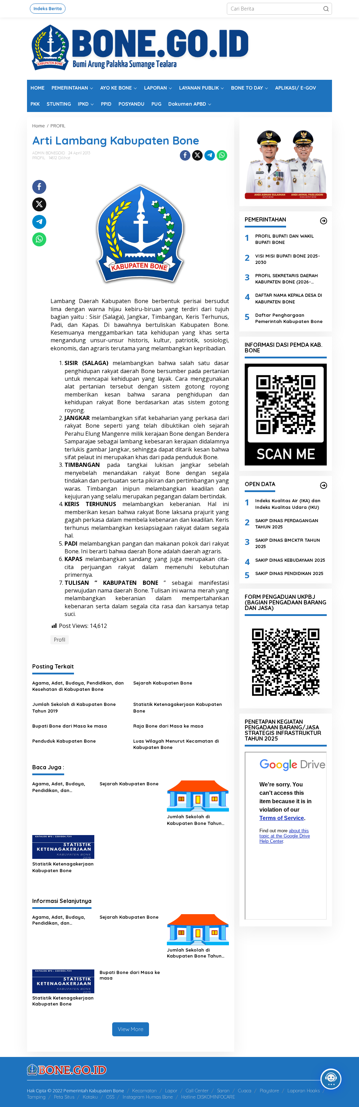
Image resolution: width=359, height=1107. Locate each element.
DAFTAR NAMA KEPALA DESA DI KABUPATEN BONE (288, 298)
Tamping (36, 1097)
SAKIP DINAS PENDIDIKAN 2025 (289, 573)
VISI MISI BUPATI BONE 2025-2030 (287, 259)
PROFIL (38, 157)
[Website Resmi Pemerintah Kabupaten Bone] (179, 48)
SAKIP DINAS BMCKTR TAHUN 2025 (287, 543)
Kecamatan (144, 1090)
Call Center (197, 1090)
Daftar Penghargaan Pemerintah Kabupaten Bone (289, 318)
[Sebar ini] (185, 155)
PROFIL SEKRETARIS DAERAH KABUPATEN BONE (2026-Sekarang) (286, 279)
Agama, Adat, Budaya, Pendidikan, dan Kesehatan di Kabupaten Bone (78, 686)
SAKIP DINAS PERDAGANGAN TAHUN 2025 (286, 524)
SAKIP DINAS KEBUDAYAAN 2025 (290, 560)
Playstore (269, 1090)
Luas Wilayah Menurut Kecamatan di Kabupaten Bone (176, 744)
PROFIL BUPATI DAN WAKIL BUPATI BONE (284, 239)
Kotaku (90, 1097)
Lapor (171, 1090)
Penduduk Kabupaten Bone (64, 741)
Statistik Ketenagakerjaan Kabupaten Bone (177, 707)
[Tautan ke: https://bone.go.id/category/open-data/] (323, 485)
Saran (223, 1090)
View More (130, 1029)
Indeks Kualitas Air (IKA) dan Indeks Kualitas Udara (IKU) (287, 504)
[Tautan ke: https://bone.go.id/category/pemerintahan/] (323, 221)
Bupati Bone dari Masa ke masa (69, 726)
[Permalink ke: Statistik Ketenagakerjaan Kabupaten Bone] (63, 846)
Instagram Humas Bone (148, 1097)
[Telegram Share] (209, 155)
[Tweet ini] (197, 155)
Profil (59, 639)
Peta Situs (64, 1097)
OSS (110, 1097)
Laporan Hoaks (303, 1090)
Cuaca (244, 1090)
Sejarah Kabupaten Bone (162, 683)
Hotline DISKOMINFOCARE (208, 1097)
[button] (326, 9)
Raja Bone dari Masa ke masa (168, 726)
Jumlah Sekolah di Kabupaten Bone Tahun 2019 (74, 707)
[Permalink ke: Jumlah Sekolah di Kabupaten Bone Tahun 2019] (198, 795)
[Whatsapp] (222, 155)
